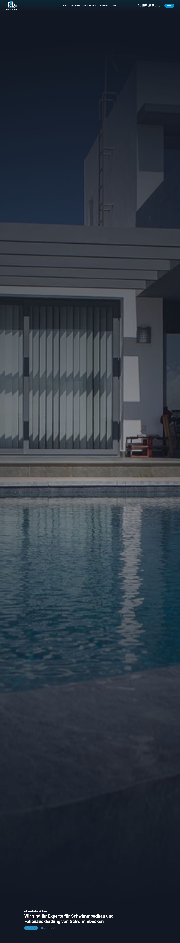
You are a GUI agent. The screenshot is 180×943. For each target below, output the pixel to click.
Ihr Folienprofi (75, 5)
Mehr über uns (31, 928)
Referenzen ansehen (49, 928)
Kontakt (114, 5)
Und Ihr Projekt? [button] (88, 5)
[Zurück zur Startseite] (11, 5)
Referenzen (104, 5)
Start (64, 5)
